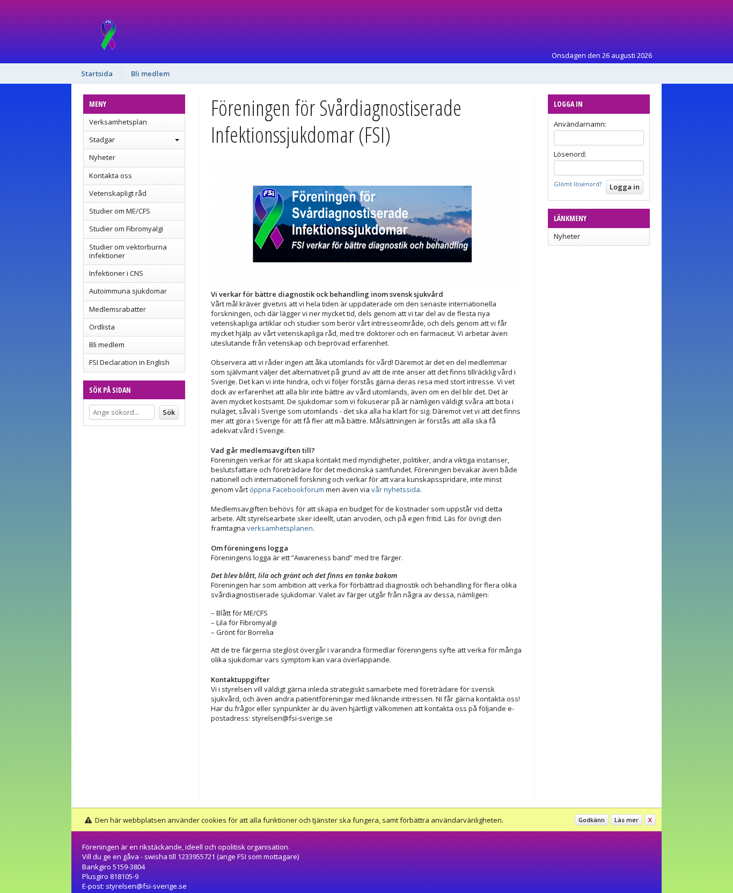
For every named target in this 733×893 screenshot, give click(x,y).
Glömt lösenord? (578, 184)
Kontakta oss (110, 175)
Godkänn (591, 820)
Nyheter (102, 157)
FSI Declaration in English (129, 362)
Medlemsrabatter (117, 309)
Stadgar (102, 139)
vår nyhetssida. (396, 489)
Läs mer (626, 820)
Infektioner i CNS (116, 273)
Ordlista (102, 327)
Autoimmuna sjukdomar (128, 291)
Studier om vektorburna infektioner (128, 251)
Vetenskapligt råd (117, 193)
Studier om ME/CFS (119, 211)
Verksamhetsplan (118, 122)
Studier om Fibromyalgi (126, 228)
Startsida (97, 73)
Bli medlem (150, 73)
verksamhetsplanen (280, 528)
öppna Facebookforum (287, 489)
